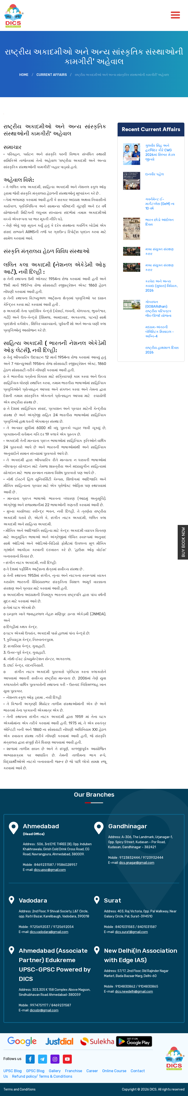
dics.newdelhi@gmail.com (134, 992)
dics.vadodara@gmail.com (49, 932)
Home (23, 75)
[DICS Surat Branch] (97, 899)
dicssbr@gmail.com (44, 1010)
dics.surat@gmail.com (131, 932)
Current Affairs (51, 75)
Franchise (73, 1071)
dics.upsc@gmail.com (50, 870)
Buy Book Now (183, 542)
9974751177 (39, 1005)
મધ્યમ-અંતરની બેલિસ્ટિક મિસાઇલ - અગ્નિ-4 (159, 331)
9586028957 (67, 865)
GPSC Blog (35, 1071)
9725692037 (40, 927)
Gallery (55, 1071)
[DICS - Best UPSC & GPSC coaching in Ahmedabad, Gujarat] (17, 15)
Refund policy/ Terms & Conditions (42, 1076)
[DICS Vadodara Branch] (11, 899)
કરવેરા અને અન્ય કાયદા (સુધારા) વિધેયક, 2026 (161, 286)
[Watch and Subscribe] (67, 1059)
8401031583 (125, 927)
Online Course (114, 1071)
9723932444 (153, 858)
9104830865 (148, 986)
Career (92, 1071)
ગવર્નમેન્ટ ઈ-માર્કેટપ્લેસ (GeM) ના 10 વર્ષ (159, 203)
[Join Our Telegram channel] (42, 1059)
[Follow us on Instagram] (55, 1059)
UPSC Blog (12, 1071)
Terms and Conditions (19, 1089)
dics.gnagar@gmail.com (136, 863)
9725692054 (63, 927)
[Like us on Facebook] (30, 1059)
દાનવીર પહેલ (154, 174)
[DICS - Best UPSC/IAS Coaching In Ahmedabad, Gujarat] (174, 1058)
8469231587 (44, 865)
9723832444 (129, 858)
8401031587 (147, 927)
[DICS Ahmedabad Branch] (13, 827)
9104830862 (125, 986)
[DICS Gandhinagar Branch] (99, 827)
